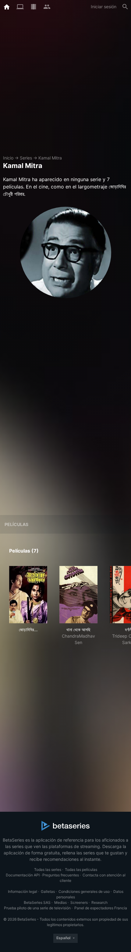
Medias (60, 902)
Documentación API (23, 875)
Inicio (8, 157)
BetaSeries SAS (37, 902)
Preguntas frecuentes (60, 875)
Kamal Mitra (50, 157)
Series (26, 157)
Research (99, 902)
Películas (16, 524)
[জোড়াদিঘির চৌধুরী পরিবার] (28, 594)
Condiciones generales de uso (84, 891)
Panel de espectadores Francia (100, 908)
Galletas (48, 891)
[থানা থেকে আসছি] (78, 594)
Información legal (22, 891)
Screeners (79, 902)
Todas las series (47, 869)
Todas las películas (81, 869)
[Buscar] (125, 6)
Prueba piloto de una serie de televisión (37, 908)
